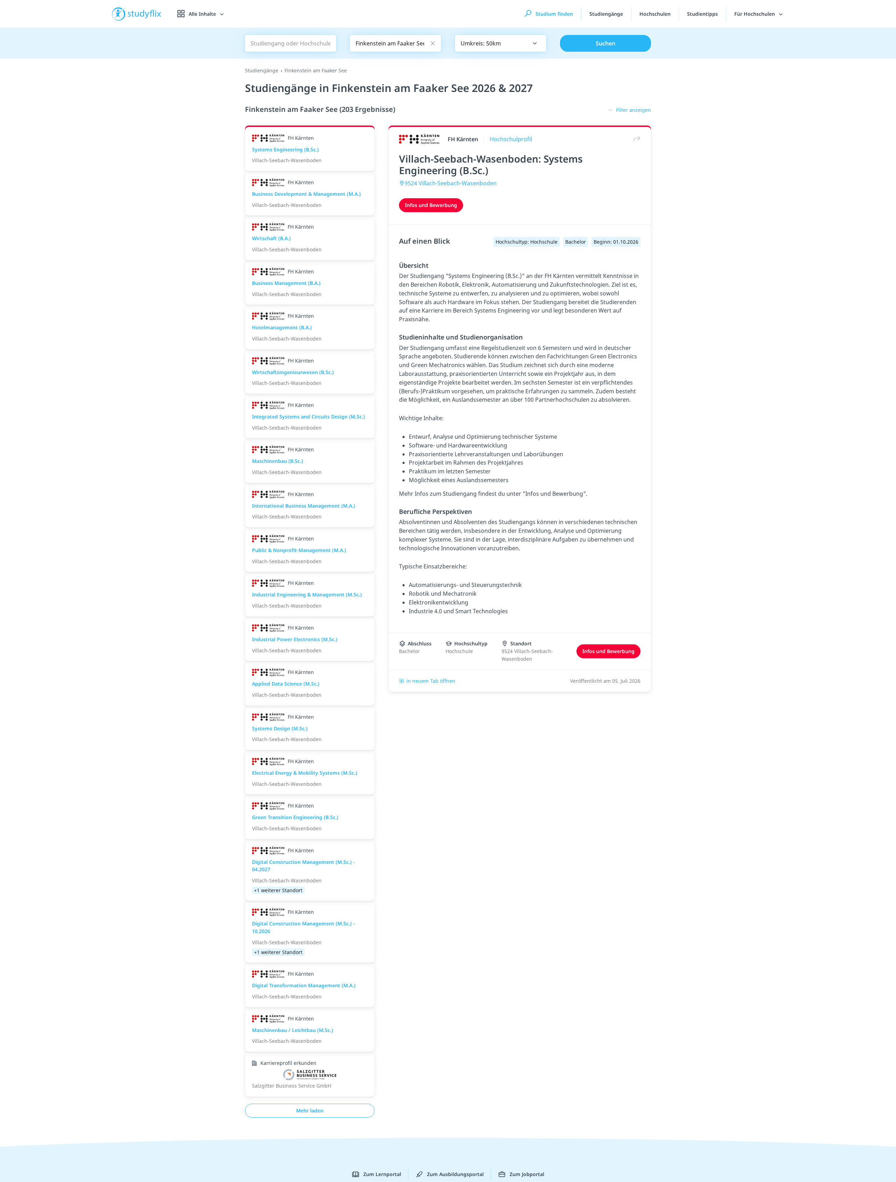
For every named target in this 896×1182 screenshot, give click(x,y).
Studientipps (702, 13)
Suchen (605, 43)
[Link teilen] (635, 139)
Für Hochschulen (755, 13)
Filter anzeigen (633, 110)
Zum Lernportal (382, 1174)
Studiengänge (606, 13)
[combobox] (500, 43)
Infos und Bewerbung (431, 205)
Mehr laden (309, 1110)
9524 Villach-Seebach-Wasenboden (451, 183)
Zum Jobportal (527, 1174)
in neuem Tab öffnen (430, 681)
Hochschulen (655, 13)
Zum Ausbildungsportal (455, 1174)
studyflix (144, 14)
